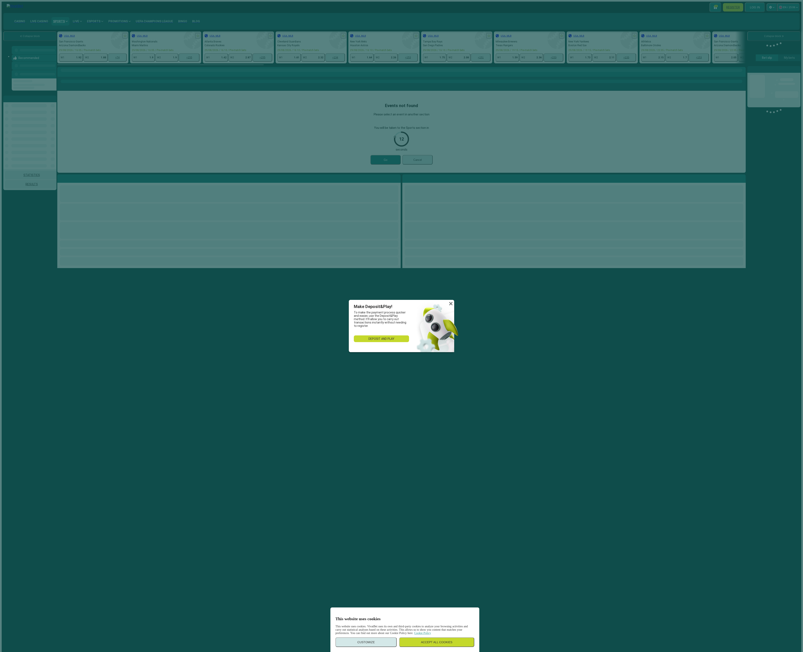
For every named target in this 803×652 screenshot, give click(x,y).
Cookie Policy (422, 633)
